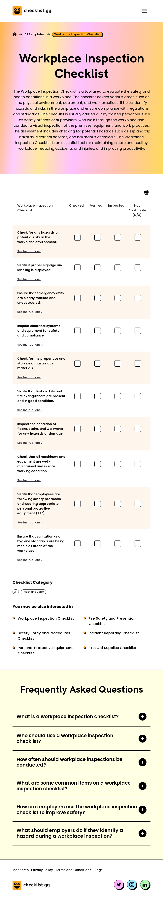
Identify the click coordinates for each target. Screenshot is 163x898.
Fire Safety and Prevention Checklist (112, 621)
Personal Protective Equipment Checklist (45, 650)
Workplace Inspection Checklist (46, 618)
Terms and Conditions (73, 870)
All (15, 591)
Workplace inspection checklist (77, 34)
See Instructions (29, 251)
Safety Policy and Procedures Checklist (44, 636)
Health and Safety (34, 591)
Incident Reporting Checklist (114, 633)
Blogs (98, 870)
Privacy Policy (42, 870)
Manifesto (21, 870)
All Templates (34, 34)
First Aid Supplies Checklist (112, 647)
